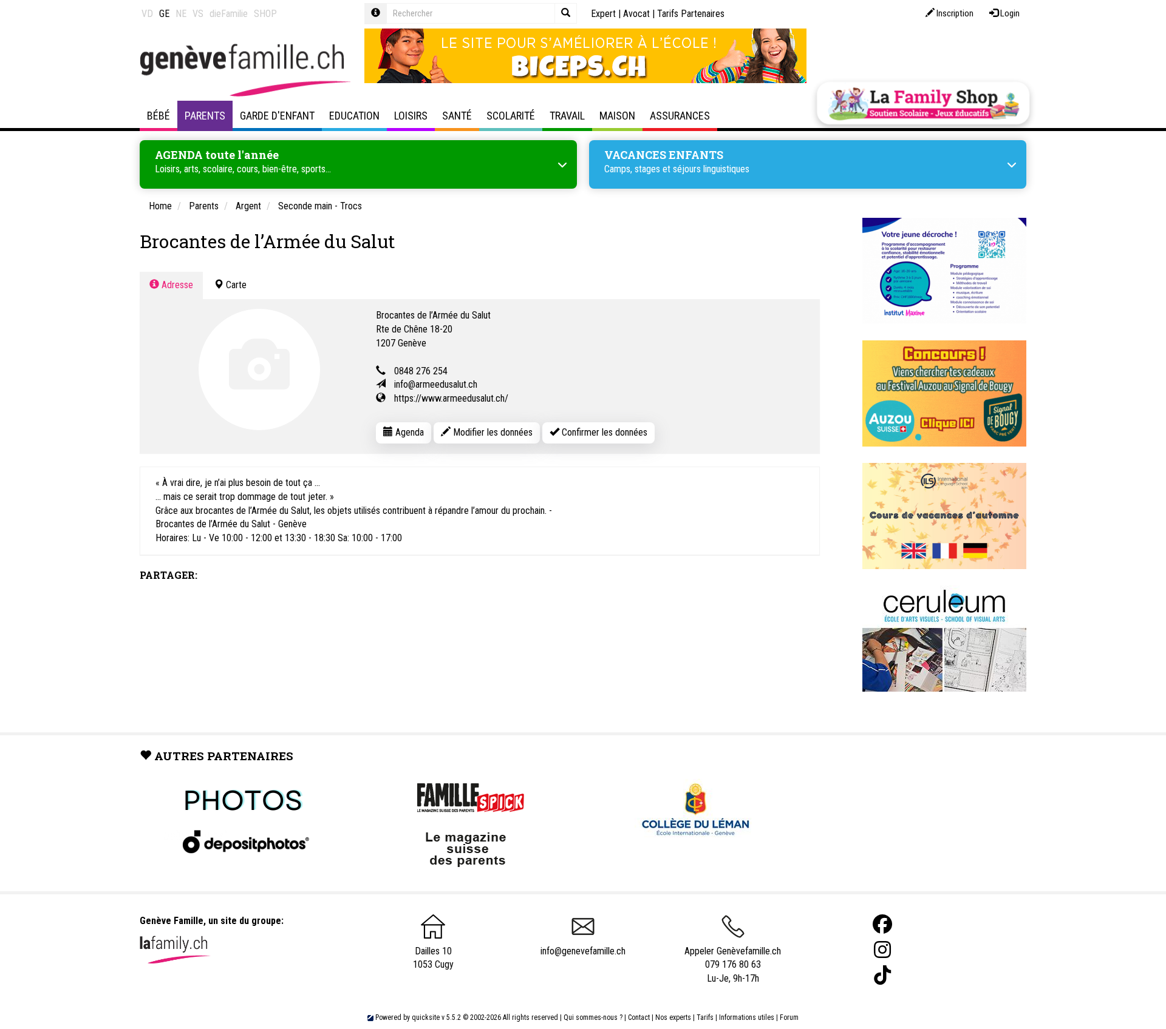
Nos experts (673, 1017)
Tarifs (705, 1017)
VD (147, 13)
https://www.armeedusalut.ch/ (451, 398)
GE (164, 13)
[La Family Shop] (923, 103)
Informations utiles (746, 1017)
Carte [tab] (235, 285)
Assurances (680, 115)
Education (354, 115)
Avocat (636, 13)
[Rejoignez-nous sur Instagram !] (882, 950)
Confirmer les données (603, 432)
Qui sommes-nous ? (593, 1017)
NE (181, 13)
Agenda (408, 432)
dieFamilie (229, 13)
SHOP (265, 13)
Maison (617, 115)
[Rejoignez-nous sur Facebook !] (882, 924)
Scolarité (510, 115)
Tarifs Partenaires (690, 13)
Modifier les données (492, 432)
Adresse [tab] (176, 285)
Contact (639, 1017)
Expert (603, 13)
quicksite (426, 1017)
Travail (567, 115)
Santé (457, 115)
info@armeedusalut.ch (435, 384)
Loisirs (411, 115)
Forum (789, 1017)
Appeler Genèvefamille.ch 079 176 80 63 (732, 958)
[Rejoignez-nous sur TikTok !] (882, 975)
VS (198, 13)
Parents (205, 115)
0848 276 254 (421, 371)
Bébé (158, 115)
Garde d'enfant (277, 115)
